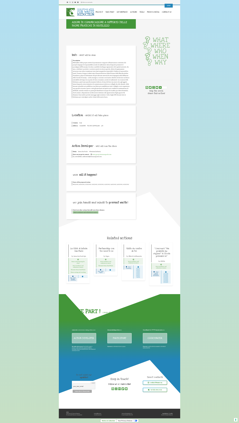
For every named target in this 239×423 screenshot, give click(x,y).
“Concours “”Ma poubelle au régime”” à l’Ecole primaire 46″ (161, 252)
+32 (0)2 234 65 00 (98, 414)
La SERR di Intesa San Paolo (78, 249)
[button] (104, 12)
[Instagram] (73, 2)
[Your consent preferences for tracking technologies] (236, 420)
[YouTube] (75, 2)
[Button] (78, 259)
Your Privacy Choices (125, 421)
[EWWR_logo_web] (80, 12)
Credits (171, 413)
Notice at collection (108, 421)
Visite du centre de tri (134, 249)
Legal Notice (165, 413)
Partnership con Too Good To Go (106, 249)
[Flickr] (78, 2)
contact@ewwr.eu (97, 413)
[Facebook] (67, 2)
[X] (70, 2)
